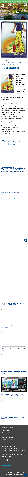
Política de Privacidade (8, 432)
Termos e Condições (7, 437)
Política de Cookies (7, 435)
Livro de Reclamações (8, 439)
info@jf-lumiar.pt (6, 465)
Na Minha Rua (5, 430)
